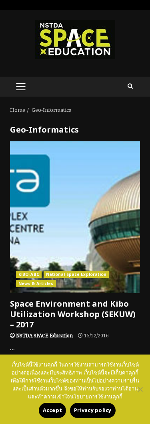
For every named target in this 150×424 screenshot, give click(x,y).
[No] (140, 389)
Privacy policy (93, 410)
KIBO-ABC (28, 274)
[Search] (130, 86)
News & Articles (36, 283)
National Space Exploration (76, 274)
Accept (52, 410)
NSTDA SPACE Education (44, 336)
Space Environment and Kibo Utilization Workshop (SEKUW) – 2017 (75, 217)
